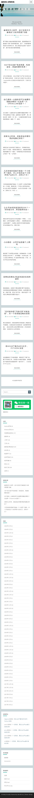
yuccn (18, 35)
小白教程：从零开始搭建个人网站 (17, 243)
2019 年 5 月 (7, 632)
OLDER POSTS (17, 380)
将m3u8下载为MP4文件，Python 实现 (17, 347)
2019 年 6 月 (7, 629)
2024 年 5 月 (7, 560)
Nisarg (30, 794)
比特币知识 (7, 457)
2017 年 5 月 (7, 701)
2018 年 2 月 (7, 677)
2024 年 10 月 (7, 550)
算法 (5, 464)
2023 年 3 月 (7, 588)
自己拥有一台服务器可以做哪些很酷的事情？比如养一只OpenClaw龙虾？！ (17, 101)
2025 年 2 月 (7, 546)
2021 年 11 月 (7, 594)
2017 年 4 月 (7, 704)
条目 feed (6, 779)
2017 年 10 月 (7, 691)
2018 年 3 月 (7, 674)
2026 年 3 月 (7, 529)
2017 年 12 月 (7, 684)
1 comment (25, 351)
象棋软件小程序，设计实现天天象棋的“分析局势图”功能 (17, 31)
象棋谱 (6, 757)
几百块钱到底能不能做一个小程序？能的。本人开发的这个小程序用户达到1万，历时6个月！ (17, 173)
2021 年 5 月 (7, 598)
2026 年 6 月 (7, 526)
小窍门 (6, 440)
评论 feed (6, 782)
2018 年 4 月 (7, 670)
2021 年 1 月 (7, 601)
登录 (5, 775)
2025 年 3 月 (7, 543)
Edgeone (6, 719)
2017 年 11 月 (7, 687)
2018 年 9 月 (7, 656)
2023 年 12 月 (7, 574)
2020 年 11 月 (7, 605)
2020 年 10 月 (7, 608)
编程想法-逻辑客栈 (7, 2)
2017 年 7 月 (7, 698)
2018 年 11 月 (7, 649)
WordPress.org (8, 785)
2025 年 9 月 (7, 536)
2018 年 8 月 (7, 660)
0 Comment (25, 35)
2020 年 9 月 (7, 612)
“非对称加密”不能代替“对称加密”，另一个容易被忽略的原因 (17, 312)
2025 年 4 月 (7, 540)
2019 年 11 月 (7, 625)
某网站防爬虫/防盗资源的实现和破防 (17, 278)
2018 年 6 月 (7, 663)
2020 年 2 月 (7, 622)
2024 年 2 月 (7, 570)
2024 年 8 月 (7, 557)
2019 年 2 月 (7, 643)
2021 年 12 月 (7, 591)
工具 (5, 443)
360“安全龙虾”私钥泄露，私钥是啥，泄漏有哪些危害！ (17, 66)
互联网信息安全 (8, 433)
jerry (5, 730)
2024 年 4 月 (7, 564)
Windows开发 (8, 429)
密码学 (6, 436)
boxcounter (7, 761)
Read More (17, 52)
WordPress (21, 794)
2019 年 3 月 (7, 639)
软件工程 (6, 467)
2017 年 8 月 (7, 694)
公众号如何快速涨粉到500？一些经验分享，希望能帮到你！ (17, 208)
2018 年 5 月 (7, 667)
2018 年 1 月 (7, 680)
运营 (5, 471)
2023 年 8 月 (7, 584)
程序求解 (6, 460)
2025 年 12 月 (7, 533)
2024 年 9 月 (7, 553)
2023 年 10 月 (7, 581)
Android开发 (7, 426)
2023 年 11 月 (7, 577)
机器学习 (6, 453)
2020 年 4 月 (7, 619)
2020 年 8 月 (7, 615)
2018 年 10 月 (7, 653)
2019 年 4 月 (7, 636)
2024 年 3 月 (7, 567)
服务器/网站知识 (9, 447)
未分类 (6, 450)
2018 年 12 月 (7, 646)
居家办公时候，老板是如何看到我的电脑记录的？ (17, 137)
